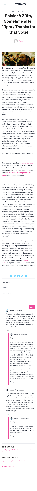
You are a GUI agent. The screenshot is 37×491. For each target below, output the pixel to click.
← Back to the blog (9, 466)
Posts (21, 41)
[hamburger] (5, 4)
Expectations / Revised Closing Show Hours (17, 461)
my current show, (26, 163)
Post (32, 307)
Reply (7, 330)
